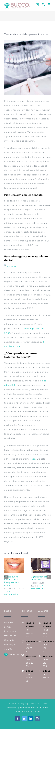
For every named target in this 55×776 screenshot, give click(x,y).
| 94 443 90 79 (30, 676)
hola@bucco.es (13, 654)
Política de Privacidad (30, 707)
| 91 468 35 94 (30, 630)
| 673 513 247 (47, 674)
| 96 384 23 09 (30, 661)
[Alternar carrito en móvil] (37, 4)
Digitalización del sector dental (39, 578)
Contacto (9, 640)
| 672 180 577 (47, 646)
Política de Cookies (31, 711)
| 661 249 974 (47, 630)
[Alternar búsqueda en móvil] (43, 4)
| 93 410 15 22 (30, 646)
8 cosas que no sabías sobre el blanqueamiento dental (12, 580)
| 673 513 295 (47, 661)
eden (33, 459)
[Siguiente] (49, 577)
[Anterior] (6, 577)
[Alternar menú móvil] (49, 4)
